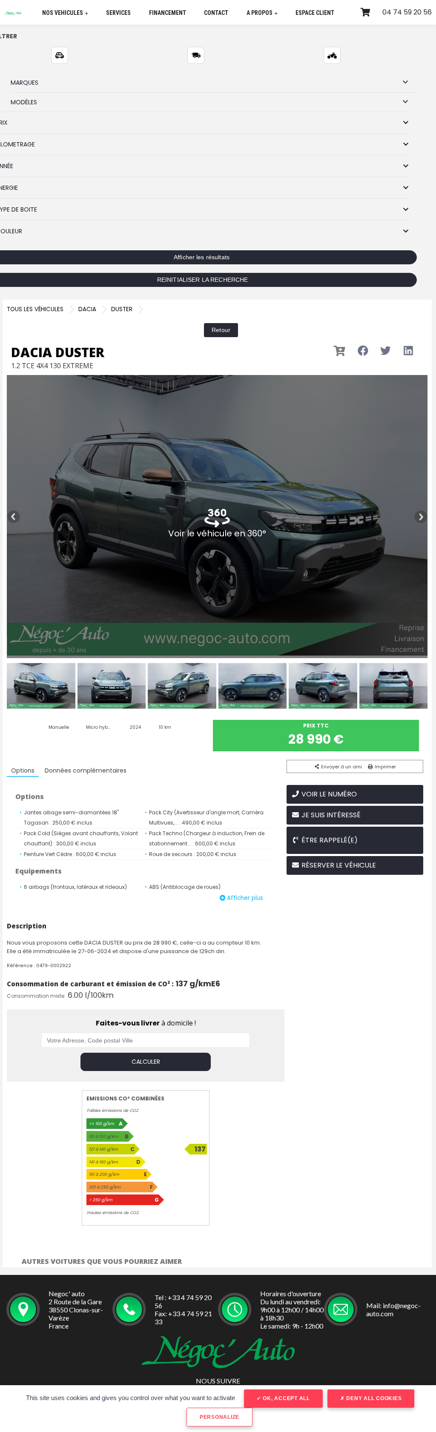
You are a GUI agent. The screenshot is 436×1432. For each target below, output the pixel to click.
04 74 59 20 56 (407, 12)
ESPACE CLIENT (314, 12)
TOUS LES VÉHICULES (35, 309)
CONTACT (216, 12)
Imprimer (384, 766)
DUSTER (121, 309)
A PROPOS (262, 13)
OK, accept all (285, 1398)
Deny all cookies (373, 1398)
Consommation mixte (35, 996)
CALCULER (146, 1061)
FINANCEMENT (167, 12)
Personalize (219, 1417)
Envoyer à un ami (341, 766)
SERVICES (118, 12)
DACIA (87, 309)
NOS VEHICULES (65, 13)
